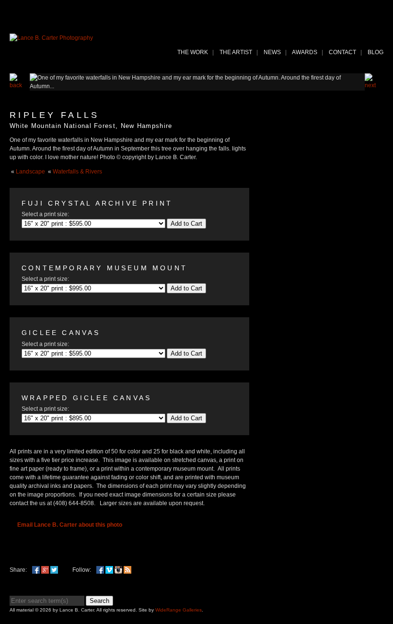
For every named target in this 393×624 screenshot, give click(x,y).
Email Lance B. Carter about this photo (69, 524)
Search (99, 600)
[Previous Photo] (20, 85)
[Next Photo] (374, 85)
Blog (375, 52)
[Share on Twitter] (54, 569)
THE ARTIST (236, 52)
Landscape (30, 171)
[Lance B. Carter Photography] (51, 38)
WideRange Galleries (178, 609)
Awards (304, 52)
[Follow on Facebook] (100, 569)
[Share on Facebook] (36, 569)
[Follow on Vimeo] (109, 569)
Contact (342, 52)
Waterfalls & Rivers (77, 171)
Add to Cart (186, 223)
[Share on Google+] (45, 569)
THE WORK (192, 52)
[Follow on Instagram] (118, 569)
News (272, 52)
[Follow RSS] (127, 569)
